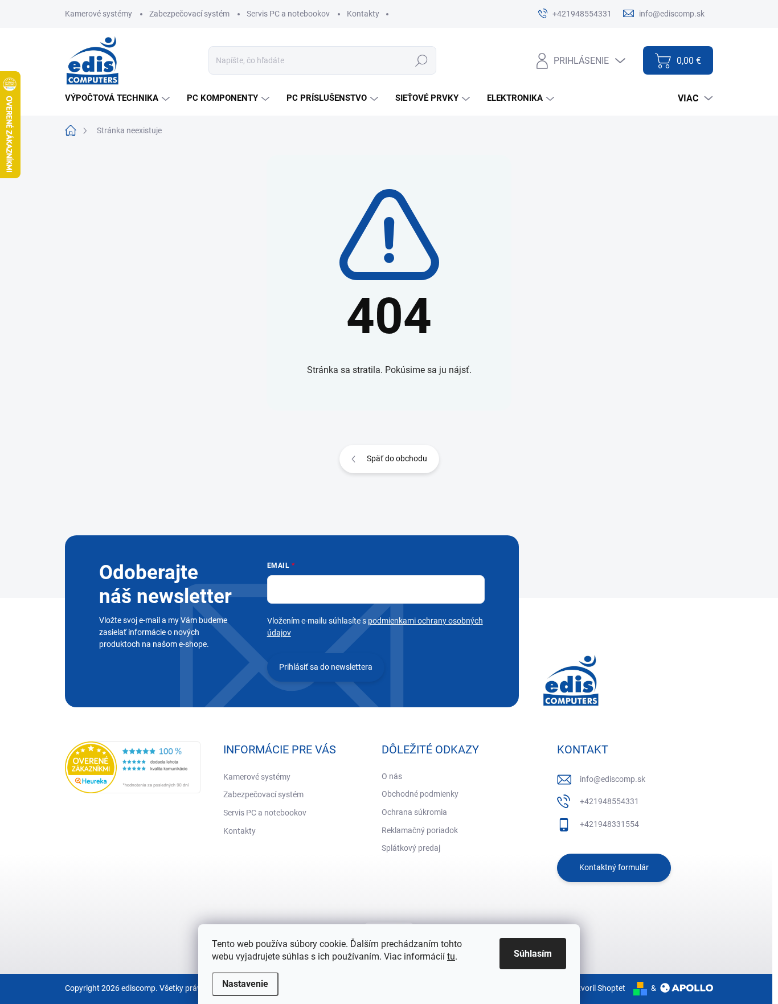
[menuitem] (119, 98)
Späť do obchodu (397, 458)
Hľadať (421, 60)
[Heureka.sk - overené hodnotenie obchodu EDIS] (132, 767)
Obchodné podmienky (420, 793)
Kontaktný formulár (614, 867)
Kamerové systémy (98, 13)
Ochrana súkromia (414, 812)
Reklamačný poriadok (420, 830)
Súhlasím (533, 953)
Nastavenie (245, 983)
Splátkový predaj (411, 848)
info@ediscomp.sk (612, 779)
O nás (392, 776)
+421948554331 (609, 801)
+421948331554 (609, 824)
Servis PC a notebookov (288, 13)
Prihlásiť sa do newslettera (325, 666)
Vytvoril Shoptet (597, 988)
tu (451, 956)
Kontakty (363, 13)
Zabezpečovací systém (189, 13)
